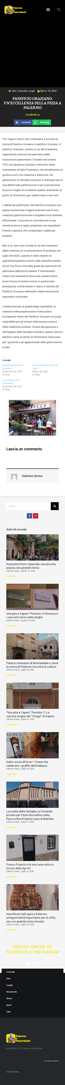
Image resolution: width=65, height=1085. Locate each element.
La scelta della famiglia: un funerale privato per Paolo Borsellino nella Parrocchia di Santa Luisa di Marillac (30, 815)
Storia (9, 998)
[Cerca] (55, 506)
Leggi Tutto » (12, 576)
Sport (9, 1005)
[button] (48, 9)
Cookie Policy (12, 1071)
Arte (8, 978)
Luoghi (31, 90)
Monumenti (11, 992)
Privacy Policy (51, 1061)
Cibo (14, 90)
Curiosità (22, 90)
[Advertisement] (32, 50)
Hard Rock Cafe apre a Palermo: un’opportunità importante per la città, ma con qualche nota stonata (31, 917)
